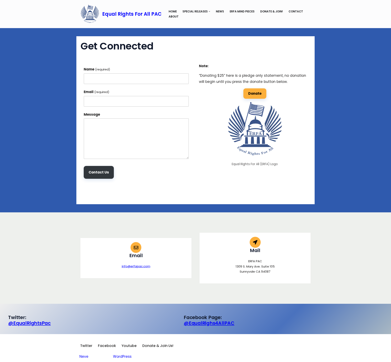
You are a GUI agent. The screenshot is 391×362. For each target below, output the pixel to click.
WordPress (122, 356)
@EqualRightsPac (29, 323)
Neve (83, 356)
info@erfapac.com (136, 266)
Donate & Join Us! (157, 345)
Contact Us (99, 172)
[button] (209, 11)
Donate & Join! (271, 11)
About (174, 17)
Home (173, 11)
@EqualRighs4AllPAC (209, 323)
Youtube (129, 345)
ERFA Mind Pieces (242, 11)
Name (97, 69)
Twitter (86, 345)
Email (96, 91)
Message (92, 114)
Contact (296, 11)
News (220, 11)
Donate (254, 93)
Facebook (107, 345)
